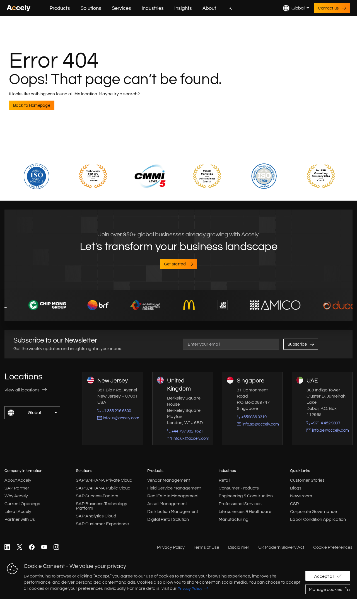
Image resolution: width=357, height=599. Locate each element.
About (209, 8)
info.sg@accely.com (260, 424)
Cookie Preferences (333, 547)
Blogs (295, 488)
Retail (224, 480)
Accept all (324, 576)
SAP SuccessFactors (97, 496)
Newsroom (301, 496)
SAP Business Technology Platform (101, 505)
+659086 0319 (254, 417)
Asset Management (167, 503)
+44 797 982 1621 (187, 431)
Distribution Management (172, 511)
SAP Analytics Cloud (96, 516)
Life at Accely (17, 511)
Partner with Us (19, 519)
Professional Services (240, 503)
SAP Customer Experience (102, 524)
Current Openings (22, 503)
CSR (294, 503)
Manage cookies (325, 589)
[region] (178, 578)
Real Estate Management (173, 496)
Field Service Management (174, 488)
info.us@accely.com (121, 418)
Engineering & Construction (246, 496)
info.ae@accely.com (330, 430)
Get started (175, 264)
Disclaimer (238, 547)
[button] (74, 8)
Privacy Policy (190, 589)
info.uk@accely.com (191, 438)
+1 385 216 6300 (116, 411)
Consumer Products (239, 488)
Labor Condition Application (318, 519)
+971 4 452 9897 (325, 423)
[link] (7, 547)
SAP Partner (16, 488)
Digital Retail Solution (168, 519)
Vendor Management (168, 480)
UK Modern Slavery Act (281, 547)
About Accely (17, 480)
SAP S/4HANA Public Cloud (103, 488)
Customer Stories (307, 480)
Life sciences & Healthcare (245, 511)
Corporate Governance (313, 511)
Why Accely (16, 496)
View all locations (22, 390)
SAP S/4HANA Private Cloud (104, 480)
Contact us (328, 8)
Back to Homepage (31, 105)
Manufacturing (234, 519)
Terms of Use (206, 547)
